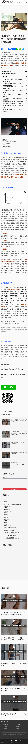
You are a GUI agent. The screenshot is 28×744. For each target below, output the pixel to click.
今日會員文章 (6, 522)
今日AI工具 (6, 506)
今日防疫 (6, 502)
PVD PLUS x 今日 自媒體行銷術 (10, 532)
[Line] (25, 740)
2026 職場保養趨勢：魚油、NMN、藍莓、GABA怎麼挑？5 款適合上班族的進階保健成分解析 (19, 433)
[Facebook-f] (7, 740)
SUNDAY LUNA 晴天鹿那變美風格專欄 (12, 504)
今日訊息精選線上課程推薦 (11, 535)
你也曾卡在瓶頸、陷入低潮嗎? (9, 141)
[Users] (16, 740)
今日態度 (6, 512)
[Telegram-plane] (20, 740)
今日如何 (6, 514)
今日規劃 (6, 519)
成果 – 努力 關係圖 (7, 143)
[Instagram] (11, 740)
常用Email (5, 483)
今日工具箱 (6, 511)
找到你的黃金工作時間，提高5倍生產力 (12, 101)
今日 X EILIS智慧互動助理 (9, 527)
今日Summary (6, 146)
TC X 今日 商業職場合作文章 (11, 538)
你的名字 (5, 477)
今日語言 (6, 501)
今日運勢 (6, 507)
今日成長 (6, 509)
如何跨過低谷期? (6, 144)
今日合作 (6, 533)
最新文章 (6, 524)
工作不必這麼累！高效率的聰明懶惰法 (12, 369)
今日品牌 (6, 516)
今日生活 (6, 517)
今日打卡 (6, 520)
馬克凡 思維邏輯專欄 (10, 537)
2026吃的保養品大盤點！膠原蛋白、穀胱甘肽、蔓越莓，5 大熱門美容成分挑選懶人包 (19, 420)
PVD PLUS (23, 734)
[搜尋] (26, 2)
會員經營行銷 (6, 525)
